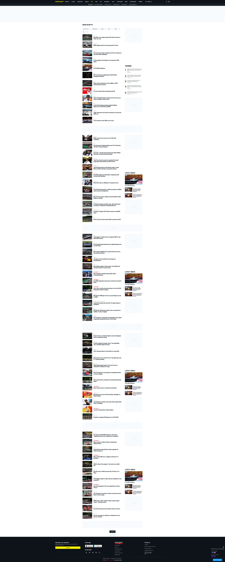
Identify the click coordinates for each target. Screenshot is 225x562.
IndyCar (86, 1)
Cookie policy (113, 558)
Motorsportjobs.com (118, 549)
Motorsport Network (110, 560)
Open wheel (106, 1)
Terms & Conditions (106, 558)
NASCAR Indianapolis (133, 4)
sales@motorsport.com (149, 550)
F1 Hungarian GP (124, 4)
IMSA (96, 1)
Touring (140, 1)
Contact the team (148, 548)
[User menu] (169, 1)
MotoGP (73, 1)
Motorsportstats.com (119, 552)
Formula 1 (67, 1)
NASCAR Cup (80, 1)
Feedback (146, 544)
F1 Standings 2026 (116, 4)
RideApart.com (117, 554)
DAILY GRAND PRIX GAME (98, 4)
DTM (101, 1)
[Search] (166, 1)
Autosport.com (117, 550)
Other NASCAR (133, 1)
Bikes (126, 1)
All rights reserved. (118, 560)
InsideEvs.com (117, 545)
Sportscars (119, 1)
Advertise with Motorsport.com (150, 546)
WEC (92, 1)
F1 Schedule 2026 (108, 4)
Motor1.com (117, 547)
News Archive (112, 534)
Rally (113, 1)
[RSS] (99, 552)
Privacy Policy (118, 558)
